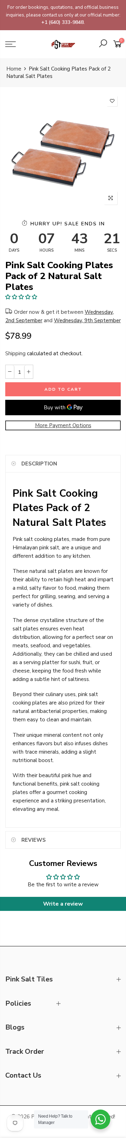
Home (13, 68)
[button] (21, 296)
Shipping (15, 353)
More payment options (63, 425)
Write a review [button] (63, 904)
